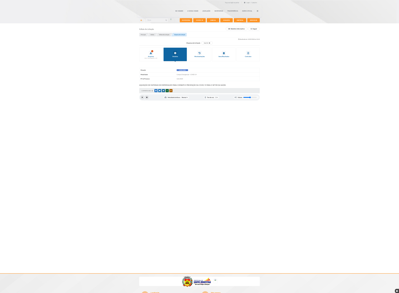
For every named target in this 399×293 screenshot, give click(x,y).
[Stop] (147, 97)
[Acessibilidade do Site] (141, 20)
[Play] (142, 97)
